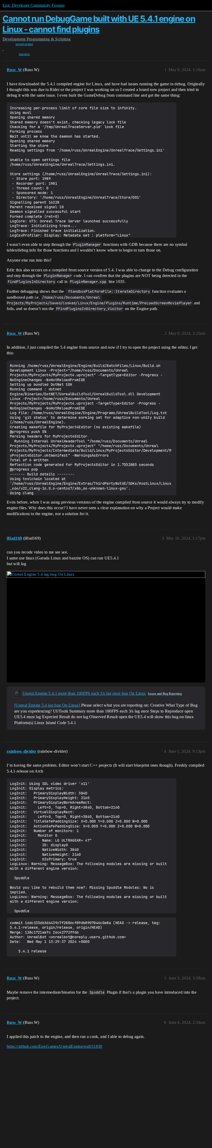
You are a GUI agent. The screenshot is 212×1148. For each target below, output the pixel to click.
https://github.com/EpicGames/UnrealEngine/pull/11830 (54, 1046)
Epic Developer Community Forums (34, 5)
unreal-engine (24, 44)
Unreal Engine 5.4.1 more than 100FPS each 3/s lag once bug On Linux (84, 693)
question (24, 54)
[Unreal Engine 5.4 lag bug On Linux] (47, 705)
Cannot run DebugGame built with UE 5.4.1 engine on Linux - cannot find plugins (99, 24)
